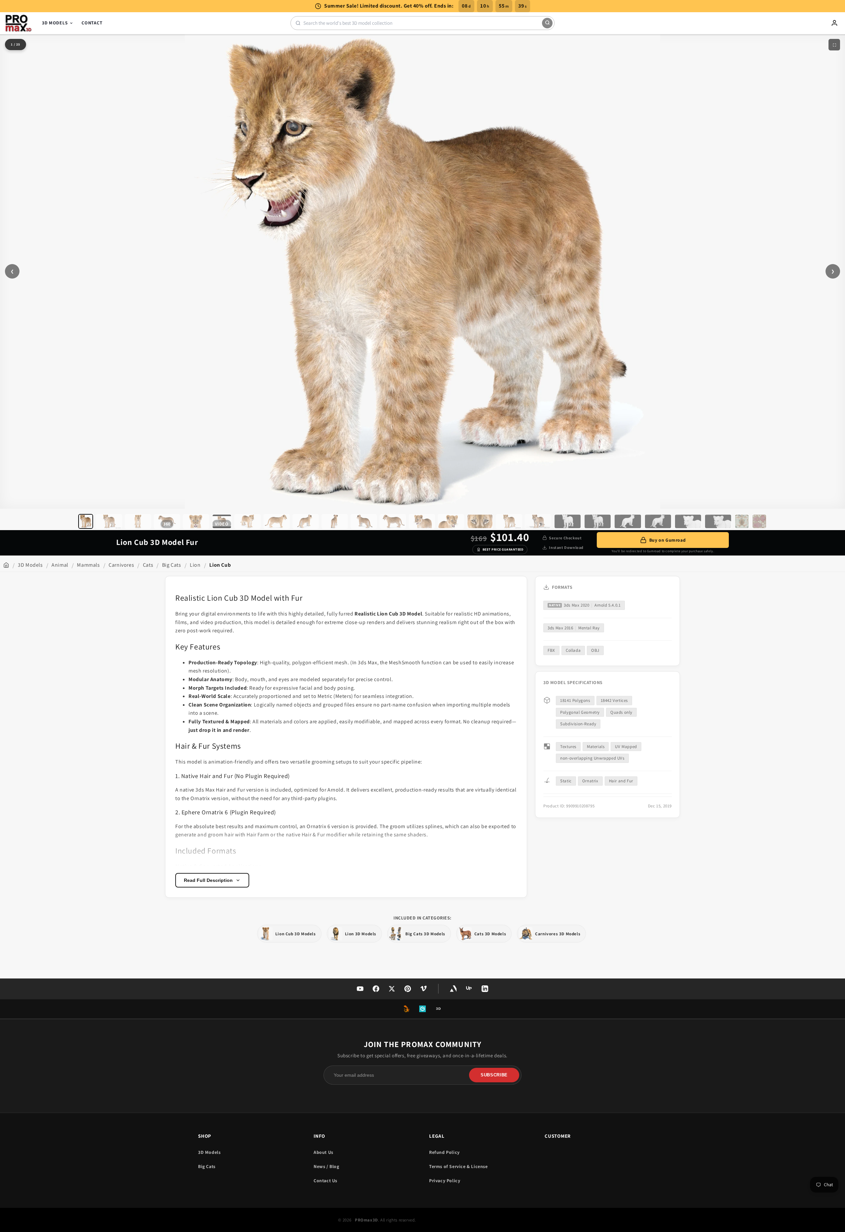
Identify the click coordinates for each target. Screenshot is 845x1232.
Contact (92, 23)
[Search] (547, 23)
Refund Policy (444, 1152)
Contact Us (325, 1181)
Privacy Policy (444, 1181)
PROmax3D (366, 1220)
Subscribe (494, 1074)
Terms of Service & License (458, 1166)
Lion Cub (220, 564)
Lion (195, 564)
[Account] (834, 23)
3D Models (55, 23)
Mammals (88, 564)
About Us (323, 1152)
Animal (59, 564)
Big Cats (171, 564)
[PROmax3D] (19, 23)
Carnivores (121, 564)
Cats (148, 564)
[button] (85, 521)
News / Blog (326, 1166)
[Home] (6, 565)
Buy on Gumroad (667, 540)
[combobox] (422, 23)
